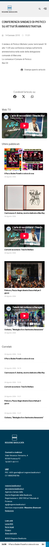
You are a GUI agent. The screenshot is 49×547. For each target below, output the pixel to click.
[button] (45, 8)
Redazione (9, 511)
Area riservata (11, 533)
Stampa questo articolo (34, 69)
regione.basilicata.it (13, 486)
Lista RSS (9, 524)
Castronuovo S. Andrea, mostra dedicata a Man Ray (24, 213)
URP (7, 469)
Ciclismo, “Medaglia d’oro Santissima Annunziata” (23, 330)
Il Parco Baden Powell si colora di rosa (19, 174)
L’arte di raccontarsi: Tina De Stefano (19, 250)
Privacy (8, 530)
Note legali (9, 527)
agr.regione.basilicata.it (14, 489)
